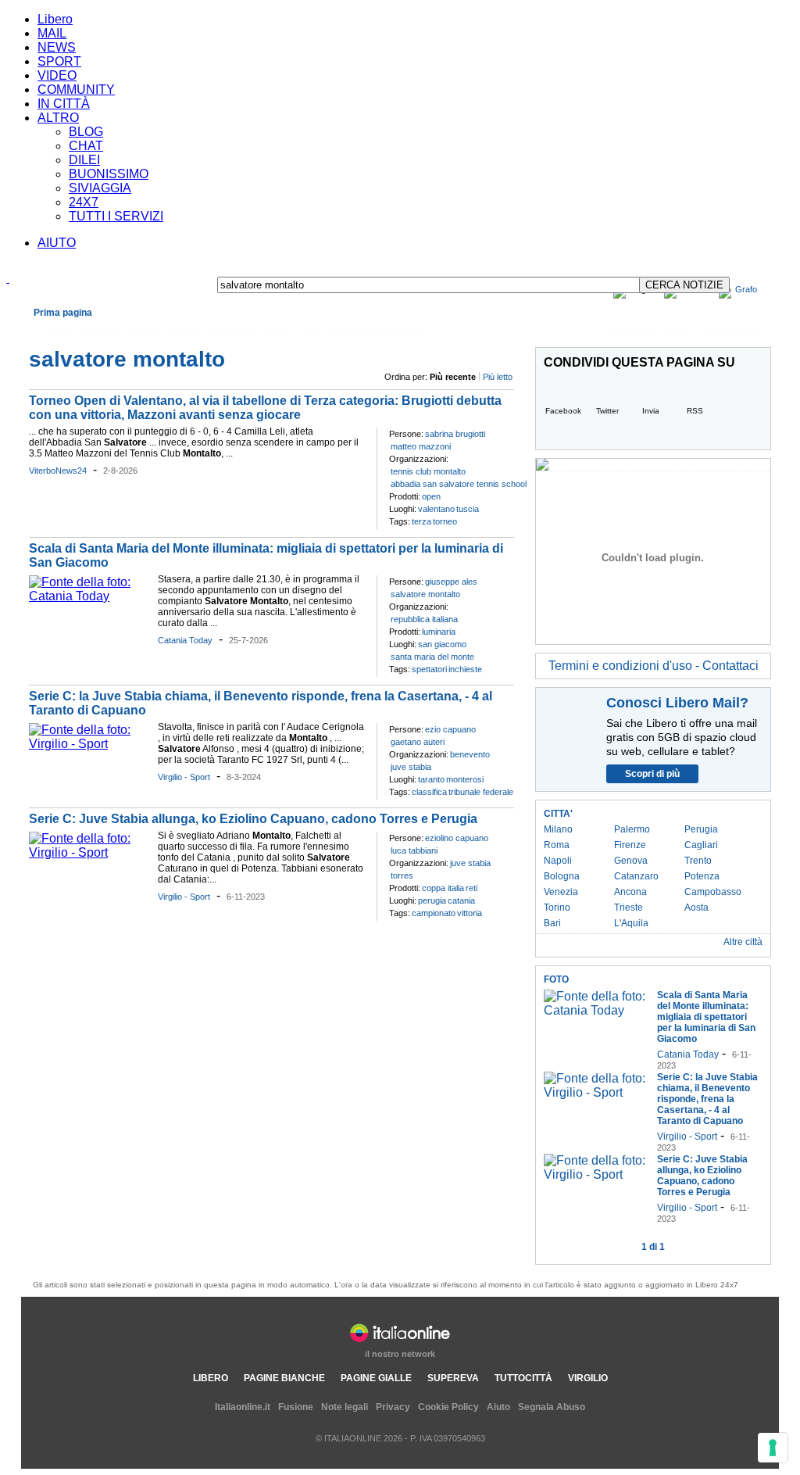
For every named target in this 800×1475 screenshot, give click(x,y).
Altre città (742, 941)
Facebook (563, 410)
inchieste (465, 669)
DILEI (84, 159)
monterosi (465, 779)
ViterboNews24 (58, 470)
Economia (102, 330)
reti (471, 888)
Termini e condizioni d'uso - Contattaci (653, 665)
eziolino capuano (456, 838)
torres (402, 875)
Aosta (696, 907)
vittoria (469, 913)
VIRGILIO (588, 1378)
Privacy (393, 1407)
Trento (698, 860)
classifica (429, 792)
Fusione (295, 1407)
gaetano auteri (418, 741)
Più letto (497, 376)
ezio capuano (450, 729)
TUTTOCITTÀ (523, 1378)
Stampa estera (732, 330)
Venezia (561, 891)
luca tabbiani (414, 850)
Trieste (628, 907)
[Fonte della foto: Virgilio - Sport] (89, 743)
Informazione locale (643, 330)
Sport (311, 330)
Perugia (701, 829)
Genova (631, 860)
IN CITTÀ (64, 103)
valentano (436, 509)
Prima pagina (63, 312)
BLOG (86, 131)
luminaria (438, 631)
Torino (557, 907)
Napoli (558, 860)
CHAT (86, 145)
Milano (558, 829)
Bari (552, 923)
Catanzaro (636, 876)
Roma (557, 845)
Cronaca (55, 330)
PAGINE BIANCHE (284, 1378)
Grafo (746, 289)
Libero (55, 19)
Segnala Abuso (551, 1407)
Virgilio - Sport (184, 777)
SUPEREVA (453, 1378)
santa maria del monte (432, 656)
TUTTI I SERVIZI (116, 216)
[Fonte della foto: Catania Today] (89, 596)
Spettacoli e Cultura (250, 330)
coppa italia (443, 888)
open (431, 496)
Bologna (562, 876)
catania (461, 900)
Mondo (147, 330)
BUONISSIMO (108, 174)
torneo (445, 521)
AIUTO (57, 242)
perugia (432, 900)
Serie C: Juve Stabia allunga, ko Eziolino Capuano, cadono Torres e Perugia (253, 818)
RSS (695, 410)
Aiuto (498, 1407)
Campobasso (712, 891)
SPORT (59, 61)
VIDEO (57, 75)
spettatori (429, 669)
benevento (470, 754)
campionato (433, 913)
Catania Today (185, 640)
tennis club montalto (428, 471)
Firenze (630, 845)
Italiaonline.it (242, 1407)
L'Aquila (631, 923)
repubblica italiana (424, 619)
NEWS (57, 47)
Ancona (630, 891)
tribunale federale (480, 792)
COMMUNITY (76, 89)
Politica (185, 330)
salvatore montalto (425, 594)
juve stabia (411, 767)
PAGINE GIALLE (376, 1378)
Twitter (607, 410)
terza (421, 521)
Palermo (632, 829)
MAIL (52, 33)
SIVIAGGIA (100, 188)
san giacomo (442, 644)
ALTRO (58, 117)
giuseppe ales (451, 581)
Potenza (702, 876)
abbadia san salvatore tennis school (459, 484)
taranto (431, 779)
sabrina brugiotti (455, 434)
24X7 (83, 202)
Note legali (344, 1407)
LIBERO (210, 1378)
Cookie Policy (448, 1407)
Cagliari (701, 845)
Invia (650, 410)
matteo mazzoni (421, 446)
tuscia (467, 509)
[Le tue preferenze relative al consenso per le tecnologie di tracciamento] (773, 1447)
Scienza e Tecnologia (376, 330)
